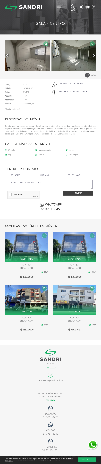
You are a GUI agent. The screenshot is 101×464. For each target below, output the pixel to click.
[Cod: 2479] (27, 55)
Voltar (93, 75)
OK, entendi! (86, 460)
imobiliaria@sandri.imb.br (50, 380)
